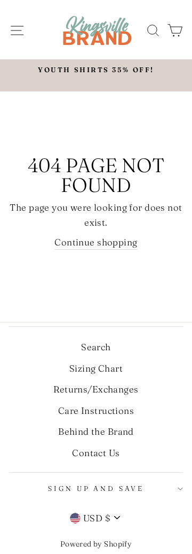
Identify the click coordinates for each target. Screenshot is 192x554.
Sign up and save (96, 488)
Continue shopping (95, 242)
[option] (96, 70)
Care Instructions (96, 410)
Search (96, 346)
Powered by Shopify (96, 544)
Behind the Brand (96, 431)
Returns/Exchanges (95, 389)
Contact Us (95, 452)
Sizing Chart (96, 368)
